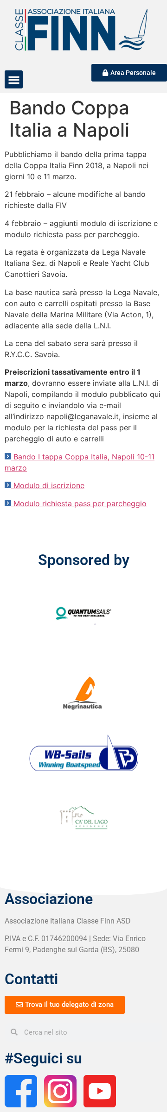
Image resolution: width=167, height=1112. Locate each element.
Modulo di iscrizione (48, 485)
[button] (14, 79)
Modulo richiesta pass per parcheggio (80, 503)
